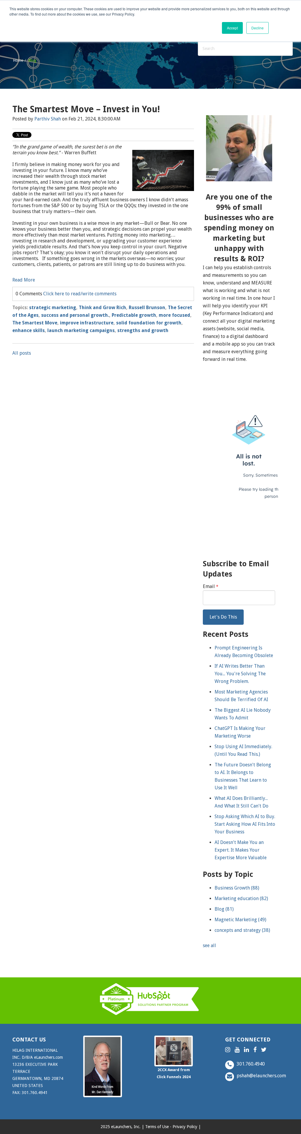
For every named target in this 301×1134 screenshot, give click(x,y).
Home (18, 60)
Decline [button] (257, 27)
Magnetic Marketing (240, 919)
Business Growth (237, 888)
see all (209, 945)
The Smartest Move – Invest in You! (86, 109)
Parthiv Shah (47, 119)
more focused (174, 315)
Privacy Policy (185, 1126)
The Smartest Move (34, 323)
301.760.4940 (250, 1064)
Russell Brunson (147, 307)
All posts (21, 353)
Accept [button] (232, 27)
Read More (23, 280)
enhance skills (28, 330)
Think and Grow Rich (102, 307)
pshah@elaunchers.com (260, 1075)
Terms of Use (157, 1126)
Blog (224, 909)
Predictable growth (134, 315)
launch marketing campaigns (81, 330)
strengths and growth (142, 330)
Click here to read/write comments (79, 294)
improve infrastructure (86, 323)
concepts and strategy (242, 930)
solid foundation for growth (148, 323)
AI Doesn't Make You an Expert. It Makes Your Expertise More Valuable (241, 850)
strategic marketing (52, 307)
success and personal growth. (75, 315)
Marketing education (241, 898)
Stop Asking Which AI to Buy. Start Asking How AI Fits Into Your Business (245, 824)
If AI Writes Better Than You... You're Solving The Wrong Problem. (240, 673)
